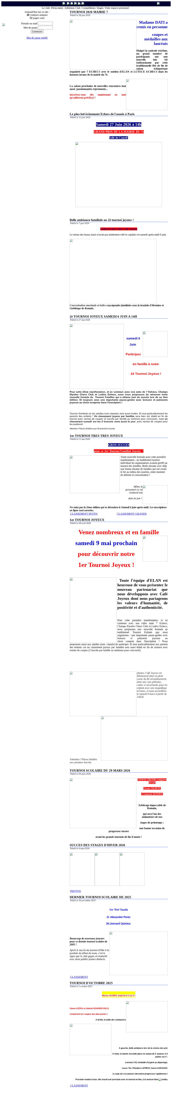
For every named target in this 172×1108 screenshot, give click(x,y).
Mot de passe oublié (37, 37)
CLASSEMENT (79, 977)
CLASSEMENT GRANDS (132, 513)
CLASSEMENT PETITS (84, 513)
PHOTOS (75, 891)
